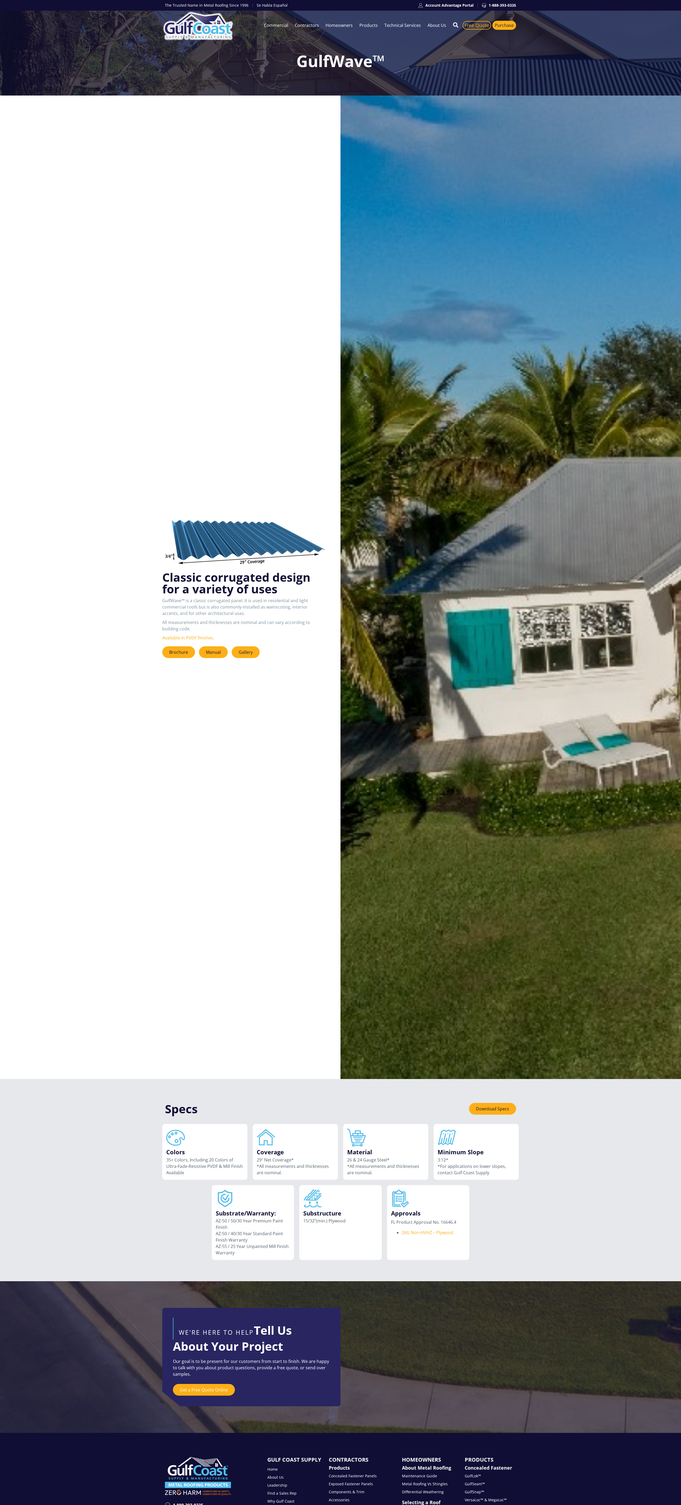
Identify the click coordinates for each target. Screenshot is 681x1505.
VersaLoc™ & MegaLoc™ (486, 1499)
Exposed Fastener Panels (351, 1483)
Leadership (277, 1485)
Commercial (276, 25)
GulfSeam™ (475, 1483)
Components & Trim (346, 1491)
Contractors (307, 25)
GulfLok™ (473, 1475)
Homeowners (339, 25)
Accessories (339, 1499)
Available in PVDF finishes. (188, 638)
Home (272, 1469)
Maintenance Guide (419, 1475)
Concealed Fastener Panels (353, 1475)
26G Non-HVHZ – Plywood (427, 1232)
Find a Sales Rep (282, 1493)
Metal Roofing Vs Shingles (425, 1483)
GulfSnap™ (474, 1491)
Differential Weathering (423, 1491)
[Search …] (456, 25)
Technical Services (402, 25)
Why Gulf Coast (280, 1501)
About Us (436, 25)
